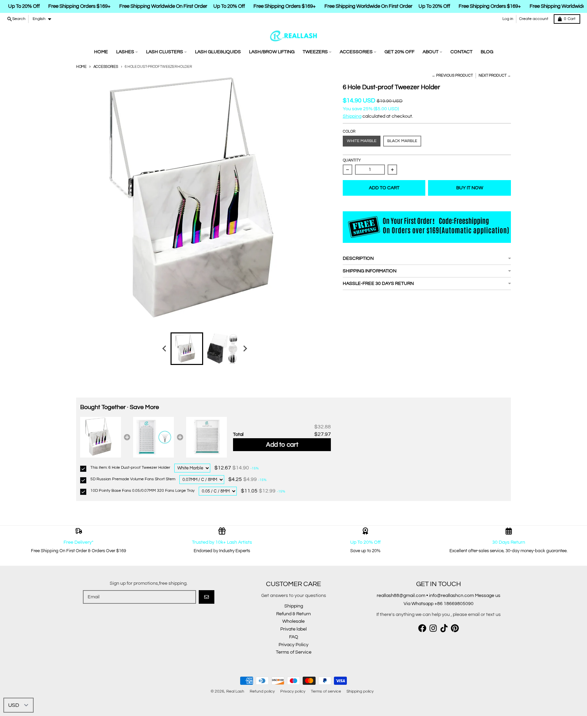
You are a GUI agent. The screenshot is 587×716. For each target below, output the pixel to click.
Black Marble (402, 141)
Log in (507, 19)
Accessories (105, 67)
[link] (100, 437)
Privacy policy (292, 691)
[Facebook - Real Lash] (422, 628)
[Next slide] (244, 348)
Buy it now (469, 188)
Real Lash (235, 691)
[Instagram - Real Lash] (433, 628)
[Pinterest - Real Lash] (455, 628)
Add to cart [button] (282, 444)
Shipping (352, 116)
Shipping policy (360, 691)
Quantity (352, 160)
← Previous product (452, 75)
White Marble (361, 141)
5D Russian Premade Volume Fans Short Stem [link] (132, 479)
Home (81, 67)
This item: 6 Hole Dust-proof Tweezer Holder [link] (130, 467)
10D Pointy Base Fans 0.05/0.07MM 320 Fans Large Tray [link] (142, 490)
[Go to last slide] (164, 348)
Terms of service (326, 691)
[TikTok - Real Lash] (444, 628)
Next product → (495, 75)
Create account (533, 19)
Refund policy (262, 691)
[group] (187, 348)
